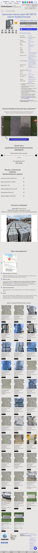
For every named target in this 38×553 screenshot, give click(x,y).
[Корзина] (36, 2)
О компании (12, 539)
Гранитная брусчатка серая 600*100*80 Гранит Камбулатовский (18, 335)
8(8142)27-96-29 (27, 8)
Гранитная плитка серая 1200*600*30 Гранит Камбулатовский (18, 483)
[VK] (32, 2)
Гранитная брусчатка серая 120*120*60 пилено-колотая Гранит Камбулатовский (18, 427)
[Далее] (36, 229)
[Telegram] (27, 2)
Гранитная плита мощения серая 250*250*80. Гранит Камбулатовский (5, 353)
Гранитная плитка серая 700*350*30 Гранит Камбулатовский (30, 464)
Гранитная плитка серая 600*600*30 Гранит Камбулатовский (18, 464)
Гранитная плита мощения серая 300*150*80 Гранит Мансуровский (31, 372)
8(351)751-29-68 (29, 6)
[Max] (23, 2)
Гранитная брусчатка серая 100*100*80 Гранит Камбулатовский (18, 316)
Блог (11, 534)
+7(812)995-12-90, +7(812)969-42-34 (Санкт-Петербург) (32, 539)
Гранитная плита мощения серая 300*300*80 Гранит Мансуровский (5, 390)
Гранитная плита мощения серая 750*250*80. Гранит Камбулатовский (18, 353)
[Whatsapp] (25, 2)
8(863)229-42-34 (27, 7)
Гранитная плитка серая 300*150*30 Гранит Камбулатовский (30, 446)
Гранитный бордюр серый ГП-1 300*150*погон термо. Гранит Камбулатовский (6, 503)
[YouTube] (30, 2)
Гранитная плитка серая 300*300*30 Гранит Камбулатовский (5, 464)
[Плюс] (36, 155)
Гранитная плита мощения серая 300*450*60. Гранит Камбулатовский (31, 409)
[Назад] (2, 229)
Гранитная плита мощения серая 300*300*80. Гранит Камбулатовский (31, 353)
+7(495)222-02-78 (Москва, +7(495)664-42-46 (33, 535)
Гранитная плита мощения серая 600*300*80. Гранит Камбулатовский (5, 372)
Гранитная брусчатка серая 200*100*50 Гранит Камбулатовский (31, 427)
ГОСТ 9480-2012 (26, 98)
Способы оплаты (13, 535)
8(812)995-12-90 (24, 5)
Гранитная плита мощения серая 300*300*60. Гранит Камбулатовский (18, 409)
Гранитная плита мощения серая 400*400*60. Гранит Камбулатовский (5, 427)
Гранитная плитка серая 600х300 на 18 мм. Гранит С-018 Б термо (19, 524)
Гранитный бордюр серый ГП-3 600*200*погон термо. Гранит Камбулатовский (19, 503)
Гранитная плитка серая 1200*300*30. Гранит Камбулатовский (5, 483)
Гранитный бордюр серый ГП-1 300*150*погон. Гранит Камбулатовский (31, 483)
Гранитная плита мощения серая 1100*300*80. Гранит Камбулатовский (18, 372)
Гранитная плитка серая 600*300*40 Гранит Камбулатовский (18, 446)
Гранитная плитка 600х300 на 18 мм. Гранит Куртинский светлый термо (31, 503)
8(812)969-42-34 (29, 5)
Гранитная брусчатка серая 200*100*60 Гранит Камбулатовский (31, 390)
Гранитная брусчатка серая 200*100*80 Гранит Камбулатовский (31, 316)
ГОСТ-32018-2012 (28, 97)
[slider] (4, 155)
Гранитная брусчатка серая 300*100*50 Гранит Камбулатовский (5, 446)
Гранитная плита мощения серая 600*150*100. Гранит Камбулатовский (5, 316)
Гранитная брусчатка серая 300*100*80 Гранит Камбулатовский (5, 335)
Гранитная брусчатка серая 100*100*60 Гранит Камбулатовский (18, 390)
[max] (35, 548)
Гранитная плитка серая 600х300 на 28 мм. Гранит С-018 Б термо (6, 524)
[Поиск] (34, 2)
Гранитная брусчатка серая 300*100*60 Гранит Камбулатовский (5, 409)
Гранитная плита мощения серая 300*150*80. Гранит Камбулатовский (31, 335)
